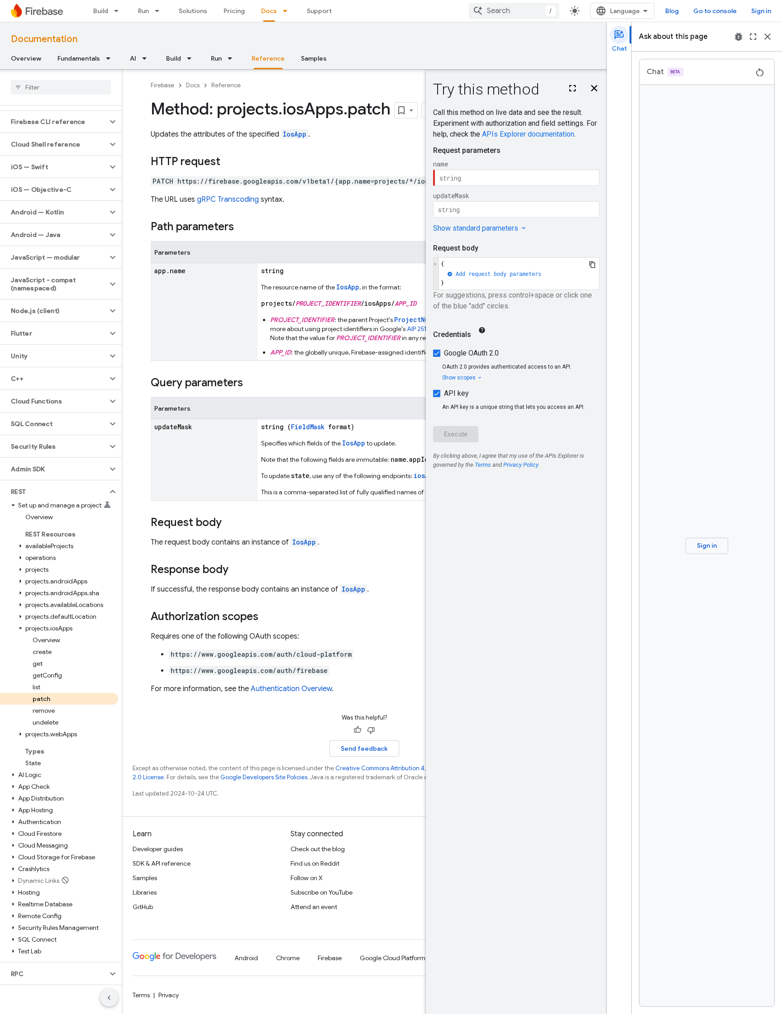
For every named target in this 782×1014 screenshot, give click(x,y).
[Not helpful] (371, 730)
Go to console (715, 11)
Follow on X (307, 878)
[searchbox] (61, 87)
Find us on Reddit (315, 863)
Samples (314, 58)
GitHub (143, 907)
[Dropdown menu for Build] (119, 11)
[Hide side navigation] (109, 998)
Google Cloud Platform (392, 958)
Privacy (168, 995)
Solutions (193, 11)
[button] (53, 122)
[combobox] (514, 11)
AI (133, 58)
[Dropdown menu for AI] (147, 58)
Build (100, 11)
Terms (141, 995)
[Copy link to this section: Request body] (231, 523)
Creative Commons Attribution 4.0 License (393, 768)
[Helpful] (357, 730)
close (767, 36)
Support (319, 11)
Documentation (44, 39)
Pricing (234, 11)
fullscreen (753, 36)
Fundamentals (78, 58)
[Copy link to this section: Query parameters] (252, 383)
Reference (268, 58)
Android (246, 958)
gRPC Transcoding (228, 199)
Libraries (145, 892)
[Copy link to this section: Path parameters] (243, 227)
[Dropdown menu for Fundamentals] (111, 58)
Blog (672, 11)
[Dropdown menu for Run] (160, 11)
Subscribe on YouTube (322, 892)
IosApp (294, 134)
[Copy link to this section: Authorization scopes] (267, 617)
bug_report (738, 36)
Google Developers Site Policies (263, 777)
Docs (269, 11)
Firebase (162, 85)
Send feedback (364, 748)
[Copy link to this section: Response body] (238, 570)
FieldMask (307, 426)
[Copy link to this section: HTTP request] (229, 162)
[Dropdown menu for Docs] (288, 11)
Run (143, 11)
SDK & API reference (162, 863)
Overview (26, 58)
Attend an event (314, 907)
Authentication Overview (291, 688)
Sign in (761, 11)
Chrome (288, 958)
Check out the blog (318, 849)
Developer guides (158, 849)
